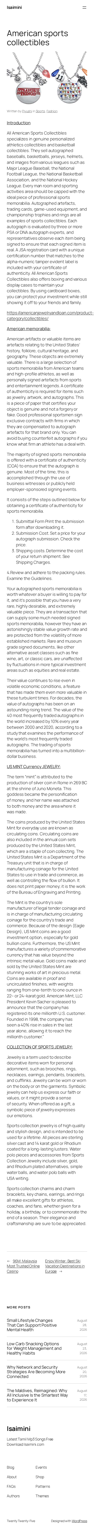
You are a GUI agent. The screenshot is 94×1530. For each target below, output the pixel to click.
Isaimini (14, 7)
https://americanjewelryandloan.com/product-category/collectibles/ (50, 316)
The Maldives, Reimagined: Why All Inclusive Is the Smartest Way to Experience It (37, 1395)
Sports (40, 111)
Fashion (52, 111)
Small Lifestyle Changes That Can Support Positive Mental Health (32, 1325)
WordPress (79, 1521)
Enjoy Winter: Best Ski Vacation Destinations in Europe (65, 1266)
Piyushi (27, 111)
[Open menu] (84, 7)
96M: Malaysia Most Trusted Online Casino (23, 1266)
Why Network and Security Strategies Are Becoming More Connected (36, 1372)
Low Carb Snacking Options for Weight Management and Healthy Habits (34, 1348)
